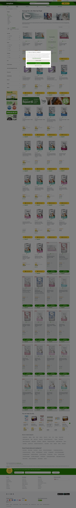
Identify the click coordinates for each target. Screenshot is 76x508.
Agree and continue (38, 63)
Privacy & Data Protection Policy (37, 58)
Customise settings (38, 60)
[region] (38, 59)
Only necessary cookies (38, 65)
